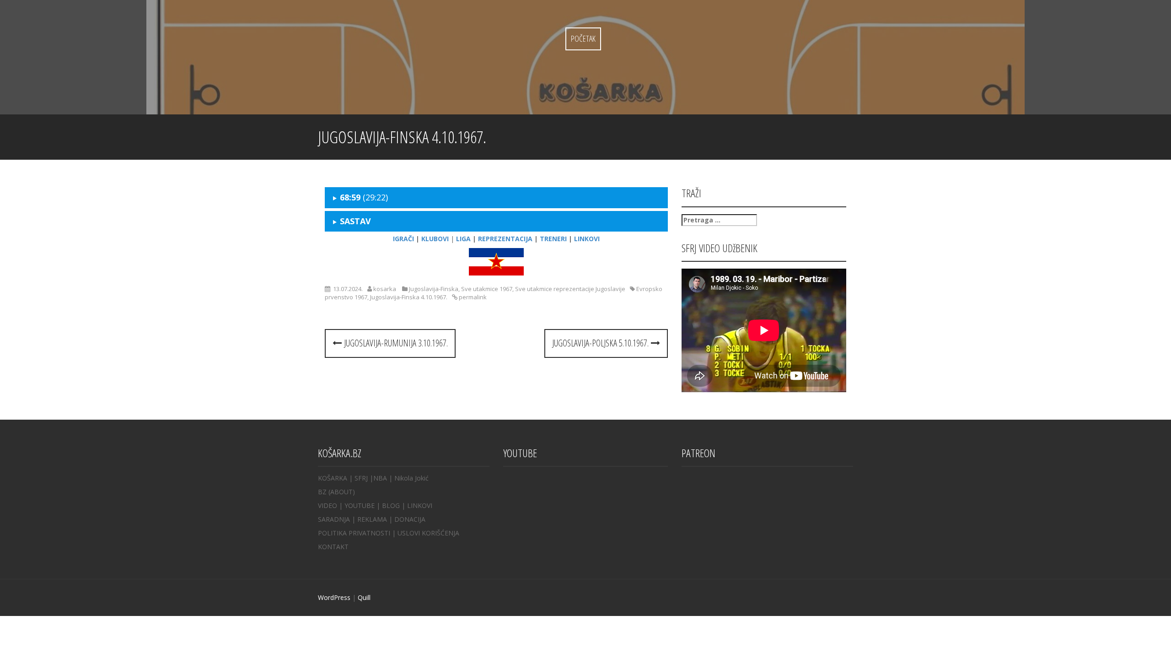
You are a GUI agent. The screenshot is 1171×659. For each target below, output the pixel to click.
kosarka (384, 289)
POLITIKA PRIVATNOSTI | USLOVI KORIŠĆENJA (388, 533)
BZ (322, 491)
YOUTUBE (359, 505)
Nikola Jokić (411, 478)
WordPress (334, 597)
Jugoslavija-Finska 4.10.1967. (408, 297)
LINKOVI (419, 505)
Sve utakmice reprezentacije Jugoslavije (570, 289)
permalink (472, 297)
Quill (364, 597)
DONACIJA (409, 519)
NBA (380, 478)
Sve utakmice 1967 (486, 289)
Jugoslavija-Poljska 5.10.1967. (601, 343)
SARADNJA (334, 519)
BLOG (391, 505)
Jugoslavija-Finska (433, 289)
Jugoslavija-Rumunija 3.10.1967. (395, 343)
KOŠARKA (332, 478)
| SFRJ (358, 478)
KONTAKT (333, 546)
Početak (583, 38)
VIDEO (327, 505)
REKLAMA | (375, 519)
